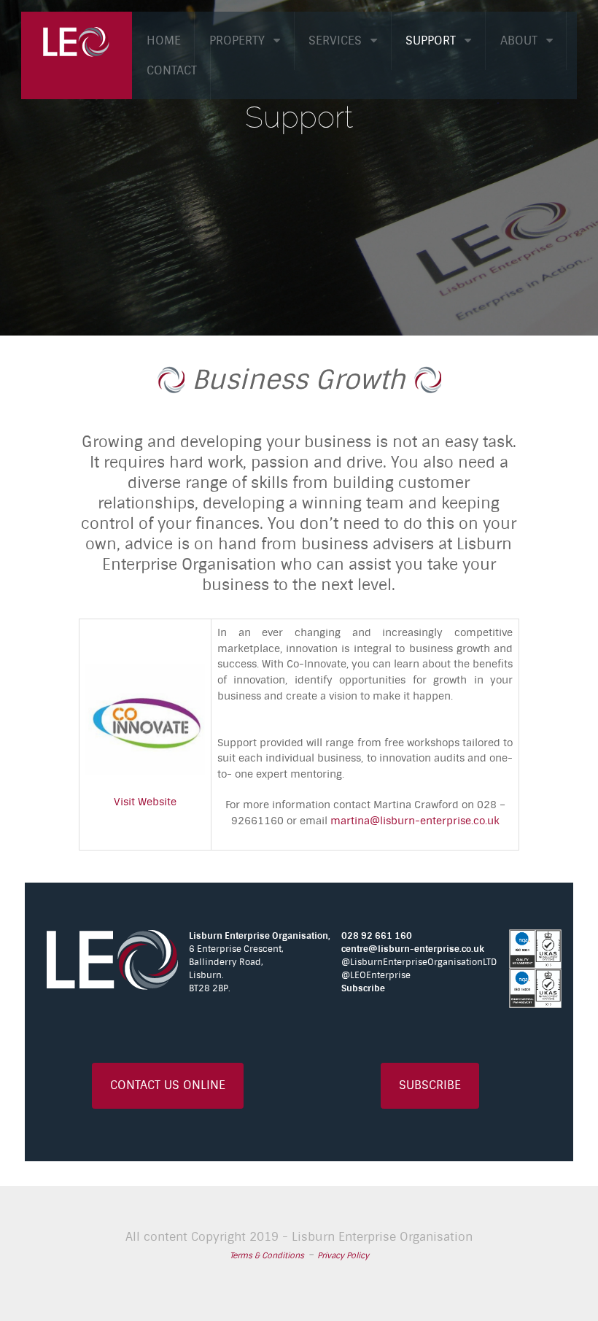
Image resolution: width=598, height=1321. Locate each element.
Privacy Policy (343, 1255)
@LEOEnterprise (376, 975)
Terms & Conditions (267, 1255)
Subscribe (363, 988)
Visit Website (145, 802)
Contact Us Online (167, 1085)
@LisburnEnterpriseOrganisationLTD (419, 962)
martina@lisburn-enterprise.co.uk (415, 821)
